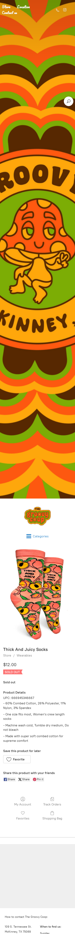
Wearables (24, 655)
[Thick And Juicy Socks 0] (37, 594)
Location (23, 7)
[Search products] (68, 101)
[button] (17, 759)
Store (7, 655)
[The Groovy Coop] (37, 516)
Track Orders (52, 804)
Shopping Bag (52, 818)
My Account (22, 804)
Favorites (22, 818)
